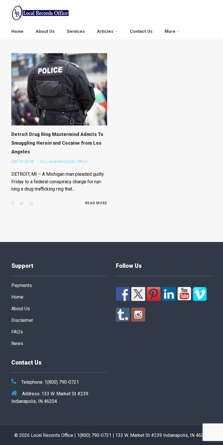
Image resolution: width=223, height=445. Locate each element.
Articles (105, 31)
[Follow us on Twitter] (138, 294)
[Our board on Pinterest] (154, 294)
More (170, 31)
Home (17, 31)
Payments (21, 285)
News (17, 343)
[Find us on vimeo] (200, 294)
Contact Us (141, 31)
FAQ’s (17, 332)
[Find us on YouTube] (184, 294)
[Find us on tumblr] (123, 315)
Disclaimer (22, 320)
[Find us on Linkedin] (169, 294)
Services (76, 31)
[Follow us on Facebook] (123, 294)
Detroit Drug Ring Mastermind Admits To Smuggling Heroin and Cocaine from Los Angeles (57, 143)
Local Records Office (67, 161)
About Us (45, 31)
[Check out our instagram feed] (138, 315)
